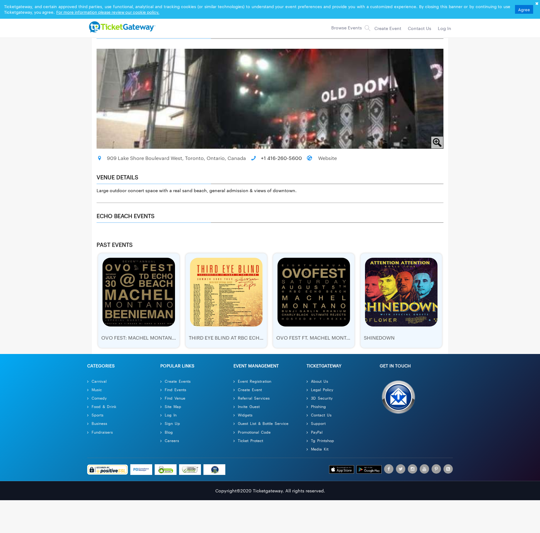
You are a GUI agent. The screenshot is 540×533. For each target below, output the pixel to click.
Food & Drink (104, 406)
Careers (172, 440)
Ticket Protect (250, 440)
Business (99, 423)
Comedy (99, 398)
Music (97, 389)
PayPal (316, 432)
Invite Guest (249, 406)
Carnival (99, 381)
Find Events (175, 389)
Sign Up (172, 423)
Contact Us (321, 414)
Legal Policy (322, 389)
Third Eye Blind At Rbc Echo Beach (235, 337)
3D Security (321, 398)
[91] (121, 26)
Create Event (250, 389)
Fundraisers (102, 432)
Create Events (178, 381)
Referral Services (254, 398)
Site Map (173, 406)
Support (318, 423)
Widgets (245, 414)
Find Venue (175, 398)
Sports (97, 414)
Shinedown (379, 337)
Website (327, 158)
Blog (169, 432)
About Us (319, 381)
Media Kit (319, 448)
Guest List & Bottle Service (263, 423)
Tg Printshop (322, 440)
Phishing (318, 406)
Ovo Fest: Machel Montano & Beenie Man (156, 337)
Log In (171, 414)
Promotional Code (254, 432)
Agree (524, 9)
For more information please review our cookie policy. (107, 12)
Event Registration (254, 381)
